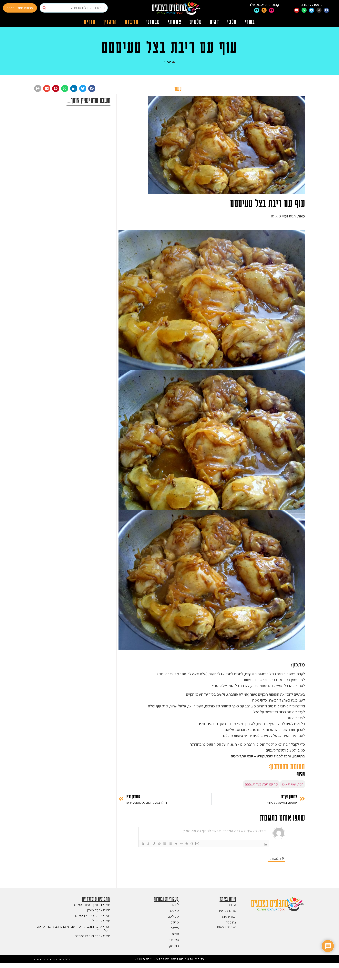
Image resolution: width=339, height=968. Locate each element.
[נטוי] (148, 843)
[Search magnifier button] (44, 8)
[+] (197, 843)
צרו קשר (231, 922)
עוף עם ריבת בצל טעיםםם (261, 784)
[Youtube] (296, 10)
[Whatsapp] (304, 10)
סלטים (196, 21)
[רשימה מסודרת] (165, 843)
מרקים (174, 922)
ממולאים (173, 916)
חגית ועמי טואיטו (292, 784)
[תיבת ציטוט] (176, 843)
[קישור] (187, 843)
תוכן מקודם (172, 945)
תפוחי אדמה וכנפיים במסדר (92, 936)
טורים (90, 21)
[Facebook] (326, 10)
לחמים (175, 904)
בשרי (250, 21)
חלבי (232, 21)
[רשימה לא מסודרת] (170, 843)
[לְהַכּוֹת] (159, 843)
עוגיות (175, 934)
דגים (214, 21)
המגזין (110, 21)
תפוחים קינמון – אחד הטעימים (91, 905)
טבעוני (153, 21)
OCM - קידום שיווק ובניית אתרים (52, 959)
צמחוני (175, 21)
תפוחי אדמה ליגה (99, 921)
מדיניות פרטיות (227, 910)
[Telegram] (311, 10)
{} (191, 843)
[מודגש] (143, 843)
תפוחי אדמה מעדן (98, 910)
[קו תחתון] (154, 843)
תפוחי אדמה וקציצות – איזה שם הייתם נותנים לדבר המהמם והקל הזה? (73, 928)
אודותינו (231, 904)
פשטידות (173, 940)
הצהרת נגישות (226, 927)
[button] (91, 88)
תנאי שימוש (229, 916)
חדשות (132, 21)
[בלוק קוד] (181, 843)
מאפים (174, 910)
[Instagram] (319, 10)
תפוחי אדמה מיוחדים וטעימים (92, 915)
